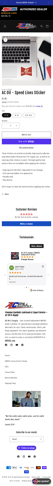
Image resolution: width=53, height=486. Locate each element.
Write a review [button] (26, 223)
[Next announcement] (48, 2)
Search (7, 355)
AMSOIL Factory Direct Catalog (16, 361)
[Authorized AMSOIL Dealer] (25, 9)
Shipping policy (26, 481)
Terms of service (14, 481)
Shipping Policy (10, 383)
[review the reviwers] (43, 266)
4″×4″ (17, 115)
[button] (5, 26)
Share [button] (7, 194)
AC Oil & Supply (13, 477)
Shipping (4, 102)
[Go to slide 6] (28, 287)
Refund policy (36, 477)
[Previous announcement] (4, 2)
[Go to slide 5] (26, 287)
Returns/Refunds (11, 377)
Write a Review (36, 246)
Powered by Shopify (24, 477)
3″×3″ (6, 115)
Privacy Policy (10, 372)
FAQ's (7, 366)
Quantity (4, 121)
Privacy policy (47, 477)
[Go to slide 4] (24, 287)
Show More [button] (12, 282)
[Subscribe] (40, 439)
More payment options (26, 147)
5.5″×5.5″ (28, 115)
